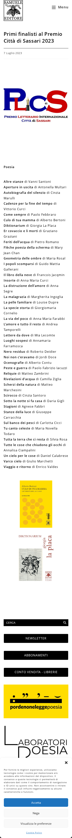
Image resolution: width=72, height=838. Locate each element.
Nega (36, 813)
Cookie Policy (34, 832)
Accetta (36, 802)
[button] (66, 763)
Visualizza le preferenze (36, 823)
